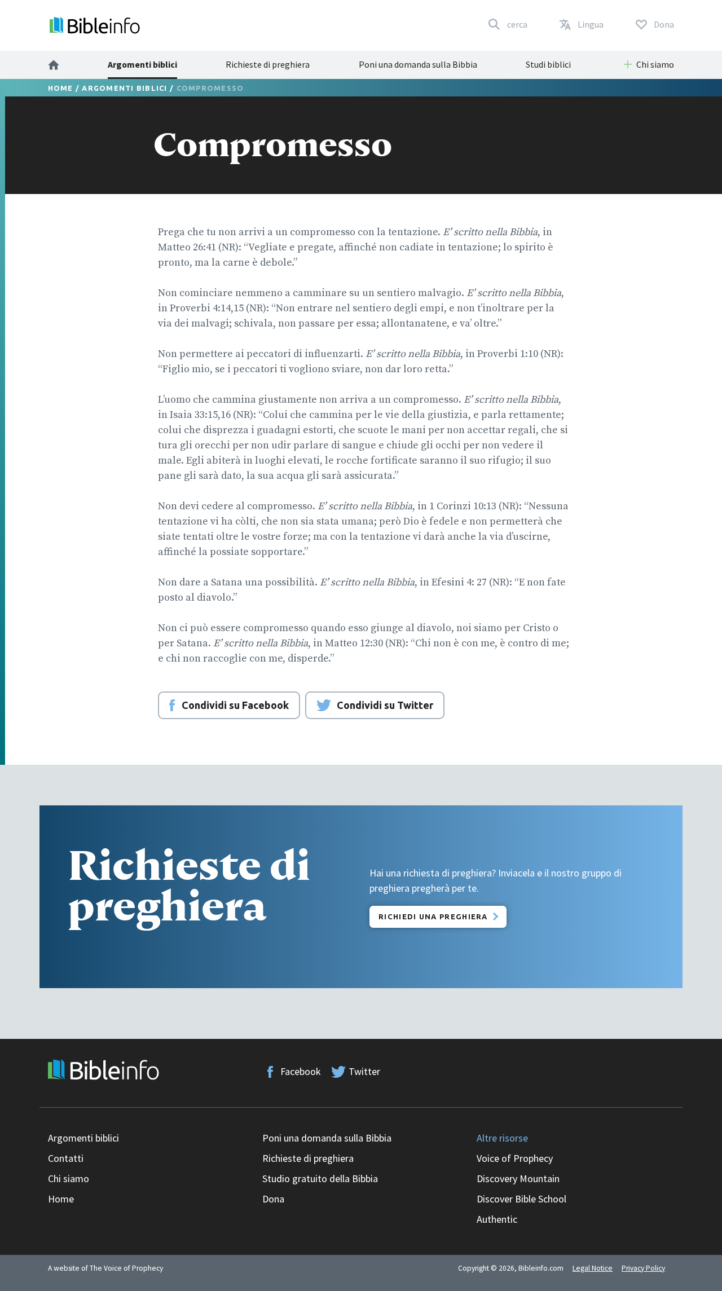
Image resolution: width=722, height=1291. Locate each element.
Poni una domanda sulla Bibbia (418, 64)
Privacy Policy (643, 1268)
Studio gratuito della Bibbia (320, 1178)
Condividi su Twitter (385, 705)
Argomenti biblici (142, 64)
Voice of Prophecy (515, 1158)
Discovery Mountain (518, 1178)
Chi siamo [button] (655, 64)
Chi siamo (68, 1178)
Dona (273, 1198)
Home (60, 88)
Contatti (65, 1158)
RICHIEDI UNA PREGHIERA (433, 916)
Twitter (364, 1071)
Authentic (497, 1219)
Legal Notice (593, 1268)
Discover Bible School (521, 1198)
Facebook (300, 1071)
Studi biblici (548, 64)
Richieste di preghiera (268, 64)
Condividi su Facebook (235, 705)
